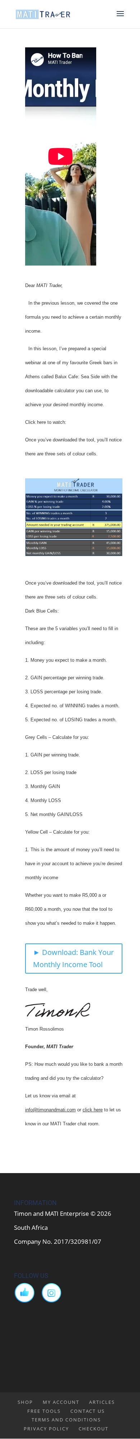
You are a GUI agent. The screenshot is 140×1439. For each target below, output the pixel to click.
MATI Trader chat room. (75, 1123)
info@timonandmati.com (50, 1109)
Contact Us (87, 1411)
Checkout (93, 1428)
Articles (102, 1402)
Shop (25, 1402)
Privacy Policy (46, 1428)
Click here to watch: (45, 422)
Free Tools (44, 1411)
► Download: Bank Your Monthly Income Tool (73, 958)
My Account (61, 1402)
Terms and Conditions (66, 1419)
